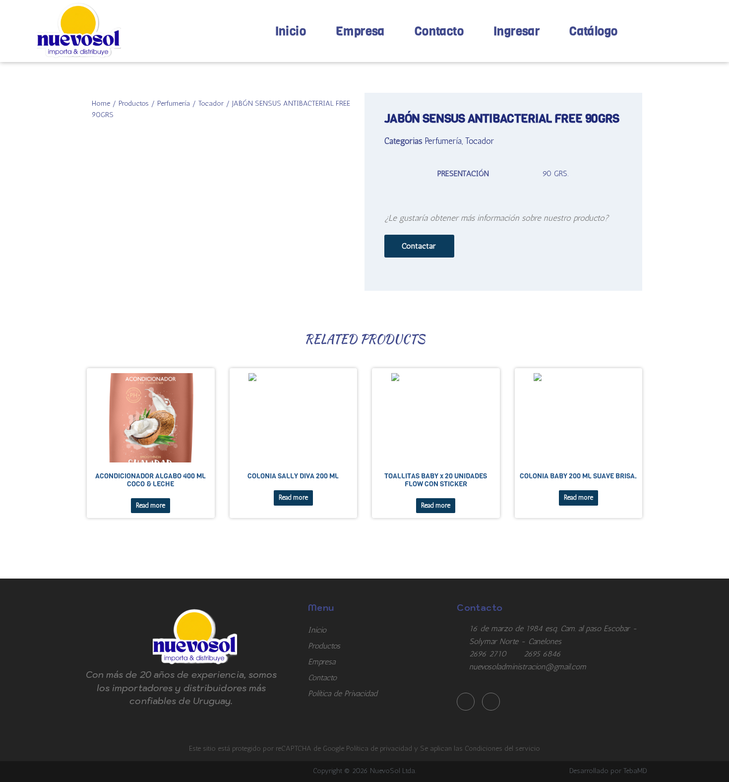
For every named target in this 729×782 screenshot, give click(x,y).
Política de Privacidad (342, 693)
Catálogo (593, 31)
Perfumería (173, 103)
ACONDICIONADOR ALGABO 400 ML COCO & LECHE (150, 480)
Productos (134, 103)
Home (101, 103)
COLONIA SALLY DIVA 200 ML (293, 476)
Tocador (211, 103)
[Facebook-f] (466, 702)
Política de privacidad (380, 748)
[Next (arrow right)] (711, 391)
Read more (150, 505)
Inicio (290, 31)
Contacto (439, 31)
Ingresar (516, 31)
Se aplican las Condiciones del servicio (480, 748)
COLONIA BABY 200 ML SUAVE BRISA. (578, 476)
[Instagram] (491, 702)
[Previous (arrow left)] (17, 391)
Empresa (360, 31)
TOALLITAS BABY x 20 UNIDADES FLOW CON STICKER (435, 480)
